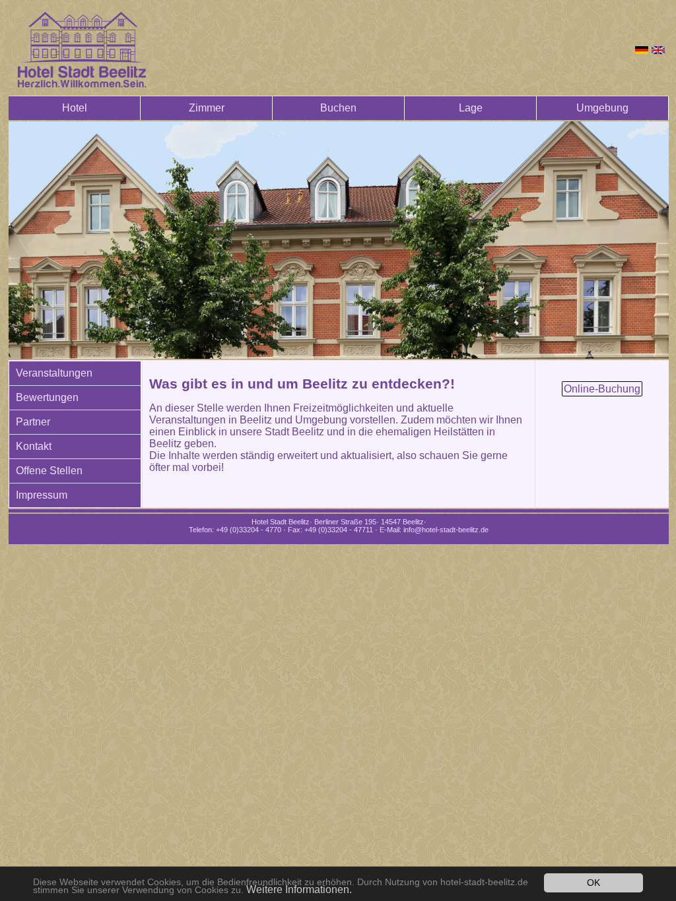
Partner (33, 421)
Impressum (41, 495)
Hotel (74, 107)
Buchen (338, 107)
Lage (471, 107)
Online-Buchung (602, 388)
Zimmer (206, 107)
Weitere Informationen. (299, 889)
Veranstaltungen (54, 373)
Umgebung (602, 107)
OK (593, 883)
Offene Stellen (49, 470)
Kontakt (33, 446)
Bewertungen (47, 397)
